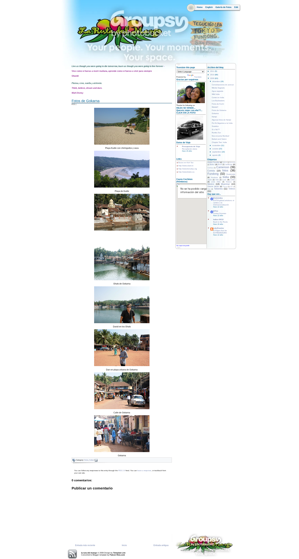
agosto (215, 155)
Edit (236, 7)
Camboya (210, 168)
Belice (212, 164)
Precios (225, 186)
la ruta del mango (89, 553)
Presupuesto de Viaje (191, 146)
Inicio (124, 545)
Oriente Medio (213, 186)
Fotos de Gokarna (85, 101)
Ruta (208, 189)
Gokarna (215, 113)
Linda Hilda (215, 182)
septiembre (217, 152)
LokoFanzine (218, 228)
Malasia (229, 182)
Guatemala (230, 174)
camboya (228, 164)
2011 (212, 71)
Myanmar (225, 184)
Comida (211, 171)
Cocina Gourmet (219, 213)
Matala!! (215, 107)
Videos (232, 189)
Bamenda (232, 162)
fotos (86, 460)
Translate (198, 77)
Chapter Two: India (219, 142)
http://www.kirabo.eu (186, 172)
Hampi (214, 117)
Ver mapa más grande (182, 245)
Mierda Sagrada (218, 88)
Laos (224, 180)
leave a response (144, 470)
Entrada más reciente (85, 545)
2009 (212, 78)
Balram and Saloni (219, 139)
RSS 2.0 (121, 470)
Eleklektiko (218, 198)
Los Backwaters (218, 101)
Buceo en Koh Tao (185, 162)
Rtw (231, 186)
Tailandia (218, 189)
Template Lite (119, 553)
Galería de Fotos (223, 7)
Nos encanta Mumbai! (220, 136)
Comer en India (218, 97)
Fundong (213, 173)
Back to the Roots (220, 222)
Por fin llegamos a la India (222, 123)
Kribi (217, 180)
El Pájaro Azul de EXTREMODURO (220, 232)
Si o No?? (216, 129)
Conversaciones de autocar (223, 85)
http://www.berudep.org (187, 169)
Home (200, 7)
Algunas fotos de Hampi (221, 120)
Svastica (215, 126)
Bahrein (225, 162)
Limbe (232, 180)
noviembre (216, 145)
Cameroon (222, 167)
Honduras (214, 177)
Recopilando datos (189, 149)
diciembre (216, 81)
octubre (215, 149)
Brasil (220, 164)
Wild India (216, 94)
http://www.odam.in (185, 166)
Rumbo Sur (216, 133)
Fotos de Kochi (218, 104)
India (91, 460)
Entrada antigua (161, 545)
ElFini (215, 211)
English (209, 7)
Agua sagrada (217, 91)
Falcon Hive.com (117, 555)
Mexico (210, 184)
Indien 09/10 (218, 219)
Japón (209, 180)
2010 (212, 75)
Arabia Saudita (213, 162)
